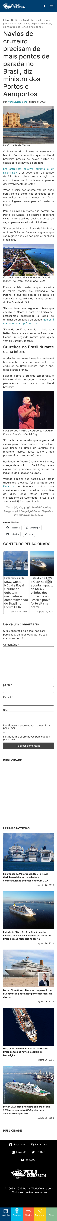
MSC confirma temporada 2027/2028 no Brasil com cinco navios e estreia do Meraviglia (25, 1052)
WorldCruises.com (17, 101)
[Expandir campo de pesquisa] (43, 6)
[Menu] (52, 6)
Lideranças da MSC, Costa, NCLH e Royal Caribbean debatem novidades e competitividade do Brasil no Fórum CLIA (16, 592)
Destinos (16, 20)
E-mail (8, 697)
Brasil (26, 20)
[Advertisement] (28, 793)
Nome (7, 684)
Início (6, 20)
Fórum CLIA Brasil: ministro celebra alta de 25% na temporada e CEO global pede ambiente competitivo (26, 1110)
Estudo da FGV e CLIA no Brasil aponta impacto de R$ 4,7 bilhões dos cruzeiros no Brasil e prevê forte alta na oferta (42, 592)
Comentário (11, 644)
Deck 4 (9, 486)
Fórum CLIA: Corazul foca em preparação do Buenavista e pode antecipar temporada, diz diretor (27, 993)
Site (5, 710)
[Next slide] (48, 581)
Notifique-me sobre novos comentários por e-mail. (26, 726)
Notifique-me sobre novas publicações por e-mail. (26, 737)
